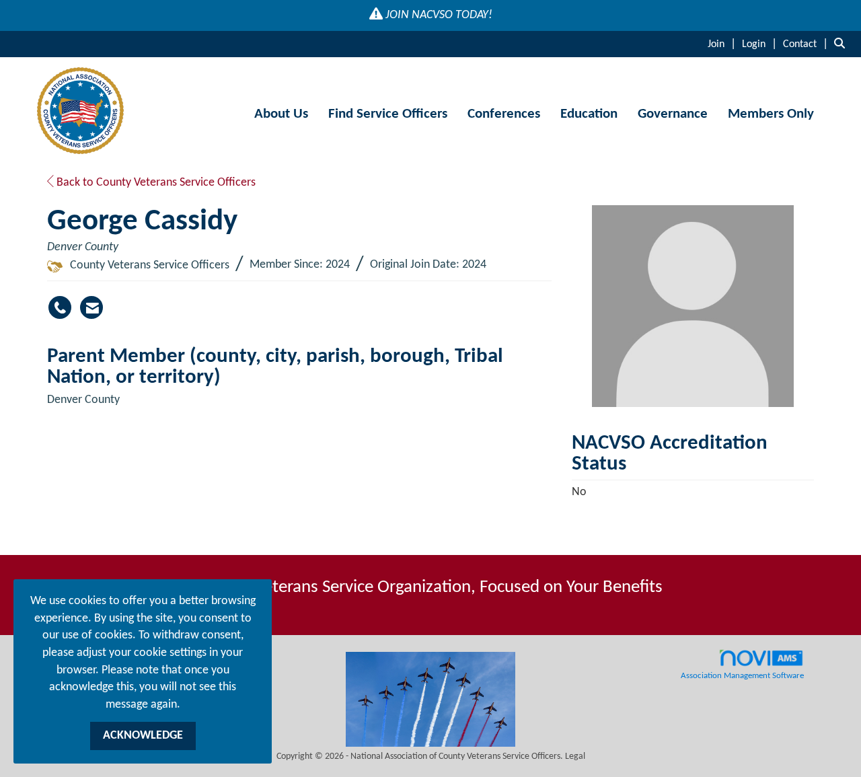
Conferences (503, 114)
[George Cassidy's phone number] (60, 307)
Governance (673, 114)
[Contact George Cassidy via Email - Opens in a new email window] (91, 307)
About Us (281, 114)
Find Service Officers (387, 114)
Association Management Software (742, 676)
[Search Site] (842, 44)
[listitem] (723, 44)
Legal (575, 756)
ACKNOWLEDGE (143, 735)
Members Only (771, 114)
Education (588, 114)
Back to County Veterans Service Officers (155, 182)
